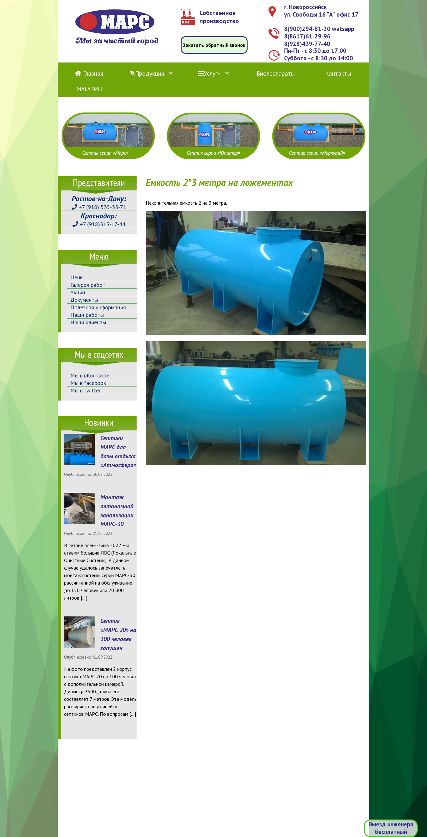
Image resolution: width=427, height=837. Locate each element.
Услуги (212, 73)
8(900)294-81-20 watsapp (319, 28)
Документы (84, 299)
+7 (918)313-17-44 (101, 224)
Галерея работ (87, 284)
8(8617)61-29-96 (307, 36)
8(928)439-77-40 (307, 43)
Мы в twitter (85, 390)
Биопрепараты (276, 73)
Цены (76, 277)
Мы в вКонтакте (89, 375)
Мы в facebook (88, 382)
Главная (92, 73)
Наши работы (87, 314)
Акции (77, 292)
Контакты (338, 73)
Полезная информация (98, 307)
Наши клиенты (88, 322)
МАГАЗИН (89, 89)
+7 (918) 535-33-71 (101, 207)
